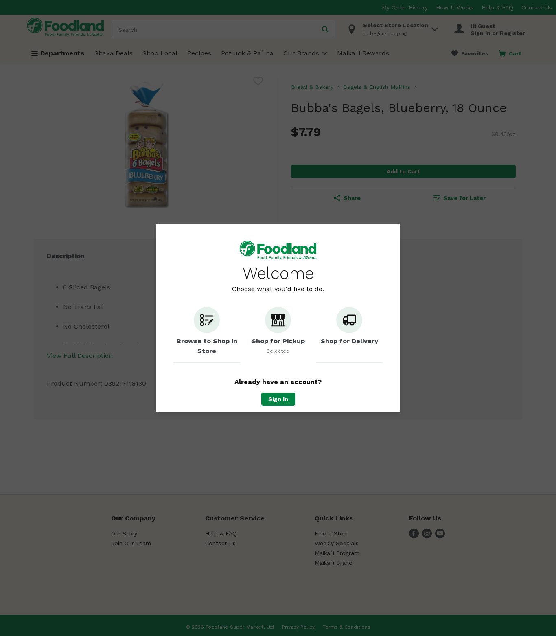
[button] (206, 335)
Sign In (278, 399)
